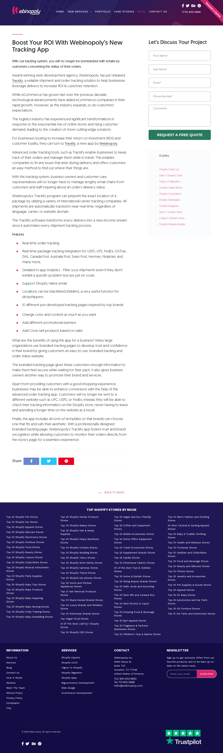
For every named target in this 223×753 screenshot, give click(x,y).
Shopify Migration (71, 672)
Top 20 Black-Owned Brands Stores (81, 600)
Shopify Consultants (170, 194)
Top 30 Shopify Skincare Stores (25, 532)
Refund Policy (14, 692)
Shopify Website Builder (172, 224)
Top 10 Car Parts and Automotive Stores (191, 613)
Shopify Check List (169, 169)
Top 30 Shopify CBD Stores (76, 632)
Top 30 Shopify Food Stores (23, 547)
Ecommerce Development (76, 692)
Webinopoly (35, 732)
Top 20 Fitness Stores (181, 571)
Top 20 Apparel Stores (181, 589)
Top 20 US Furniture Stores (184, 608)
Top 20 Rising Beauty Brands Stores (135, 581)
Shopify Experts (70, 657)
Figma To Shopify (71, 667)
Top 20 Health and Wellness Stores (189, 542)
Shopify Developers (169, 200)
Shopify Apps (69, 677)
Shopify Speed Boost (170, 188)
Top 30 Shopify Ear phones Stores (80, 577)
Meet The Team (15, 687)
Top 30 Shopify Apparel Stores (24, 527)
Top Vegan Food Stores (74, 618)
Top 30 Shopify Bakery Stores (78, 525)
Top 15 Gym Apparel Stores (130, 620)
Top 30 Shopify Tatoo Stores (77, 557)
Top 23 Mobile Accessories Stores (134, 534)
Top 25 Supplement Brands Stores (134, 552)
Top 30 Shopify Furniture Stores (25, 542)
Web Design (68, 687)
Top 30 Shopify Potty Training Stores (28, 611)
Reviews (11, 682)
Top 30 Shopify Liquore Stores (24, 557)
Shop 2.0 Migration (169, 182)
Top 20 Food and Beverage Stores (188, 561)
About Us (11, 657)
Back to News (114, 492)
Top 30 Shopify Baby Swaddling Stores (29, 616)
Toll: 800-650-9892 (125, 678)
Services (11, 662)
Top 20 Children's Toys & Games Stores (137, 634)
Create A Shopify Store (171, 218)
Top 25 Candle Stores (127, 557)
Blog (9, 667)
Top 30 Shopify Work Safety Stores (81, 562)
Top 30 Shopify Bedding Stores (79, 552)
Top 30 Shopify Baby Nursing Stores (27, 606)
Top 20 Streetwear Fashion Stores (134, 562)
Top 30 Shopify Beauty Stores (24, 552)
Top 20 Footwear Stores (182, 547)
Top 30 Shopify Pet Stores (22, 516)
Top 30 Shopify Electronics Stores (26, 537)
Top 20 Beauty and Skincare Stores (189, 566)
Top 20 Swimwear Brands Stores (79, 613)
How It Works (14, 677)
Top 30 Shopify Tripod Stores (78, 572)
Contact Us (12, 672)
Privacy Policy (14, 698)
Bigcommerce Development (77, 682)
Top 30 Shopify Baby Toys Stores (26, 584)
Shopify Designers (169, 206)
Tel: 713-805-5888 (124, 682)
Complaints (13, 703)
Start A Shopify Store (170, 175)
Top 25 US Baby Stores (181, 595)
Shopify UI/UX (69, 662)
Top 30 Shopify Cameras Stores (79, 567)
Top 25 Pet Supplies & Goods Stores (189, 584)
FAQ (8, 708)
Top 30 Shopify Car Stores (22, 522)
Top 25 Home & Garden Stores (132, 576)
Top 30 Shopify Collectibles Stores (27, 562)
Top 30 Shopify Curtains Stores (78, 547)
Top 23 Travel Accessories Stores (133, 547)
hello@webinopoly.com (128, 685)
